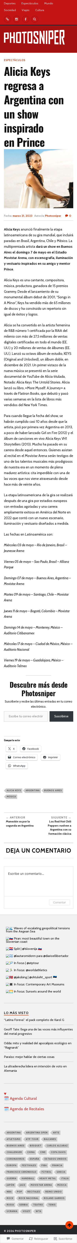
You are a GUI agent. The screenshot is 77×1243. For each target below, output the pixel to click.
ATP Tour (32, 1139)
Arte (56, 1132)
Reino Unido (53, 1191)
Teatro (38, 1204)
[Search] (34, 19)
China (31, 1152)
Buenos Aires (53, 790)
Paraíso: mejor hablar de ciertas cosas (29, 1057)
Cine (43, 1152)
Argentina (33, 790)
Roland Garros (54, 1198)
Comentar (59, 902)
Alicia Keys (14, 790)
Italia (65, 1178)
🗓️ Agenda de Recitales (24, 1108)
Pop (19, 1191)
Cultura (39, 10)
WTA (38, 1211)
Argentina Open (37, 1132)
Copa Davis (58, 1152)
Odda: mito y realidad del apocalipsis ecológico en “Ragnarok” (37, 1045)
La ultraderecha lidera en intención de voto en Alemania (35, 1068)
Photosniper (53, 216)
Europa (12, 1165)
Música (11, 796)
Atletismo (14, 1139)
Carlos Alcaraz (57, 1145)
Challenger (14, 1152)
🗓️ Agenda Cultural (20, 1098)
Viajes (25, 10)
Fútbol (46, 1171)
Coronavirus (15, 1158)
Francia (57, 1165)
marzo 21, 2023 (22, 216)
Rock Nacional (28, 1198)
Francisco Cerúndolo (21, 1171)
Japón (10, 1185)
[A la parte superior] (69, 1225)
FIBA (44, 1165)
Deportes (10, 3)
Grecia (61, 1171)
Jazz (22, 1185)
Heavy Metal (47, 1178)
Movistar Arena (41, 1185)
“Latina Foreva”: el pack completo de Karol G (34, 1020)
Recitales (33, 1191)
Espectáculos (30, 3)
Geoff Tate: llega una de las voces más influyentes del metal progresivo (38, 1031)
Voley (26, 1211)
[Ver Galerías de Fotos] (7, 19)
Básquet (35, 1145)
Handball (28, 1178)
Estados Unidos (56, 1158)
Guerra (11, 1178)
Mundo (48, 3)
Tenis (52, 1204)
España (34, 1158)
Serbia (23, 1204)
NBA (9, 1191)
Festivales (29, 1165)
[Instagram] (16, 19)
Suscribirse (61, 716)
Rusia (10, 1204)
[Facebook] (25, 19)
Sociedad (10, 10)
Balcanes (50, 1139)
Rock (10, 1198)
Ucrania (12, 1211)
